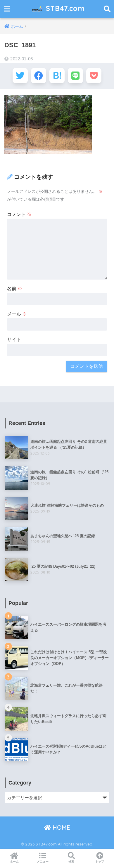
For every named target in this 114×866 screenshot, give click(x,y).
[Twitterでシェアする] (20, 75)
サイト (14, 339)
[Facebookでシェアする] (38, 75)
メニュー (43, 861)
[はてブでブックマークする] (57, 75)
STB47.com (64, 8)
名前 (14, 288)
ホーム (14, 861)
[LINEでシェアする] (75, 75)
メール (17, 314)
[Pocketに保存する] (93, 75)
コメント (19, 214)
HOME (60, 827)
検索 (71, 861)
